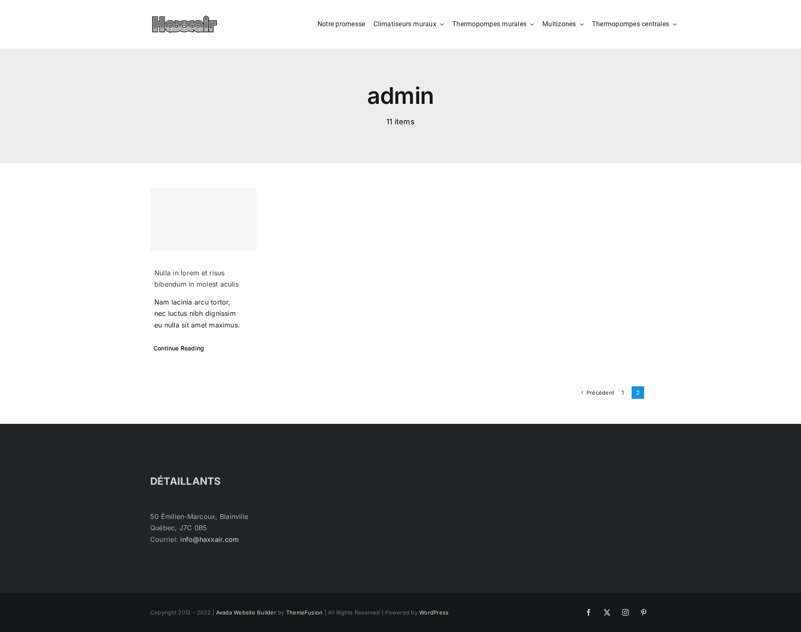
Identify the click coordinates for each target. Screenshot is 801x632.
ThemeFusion (304, 612)
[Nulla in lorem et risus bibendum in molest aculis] (203, 219)
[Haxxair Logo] (184, 19)
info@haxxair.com (209, 539)
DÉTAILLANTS (185, 481)
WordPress (433, 612)
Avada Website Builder (246, 612)
